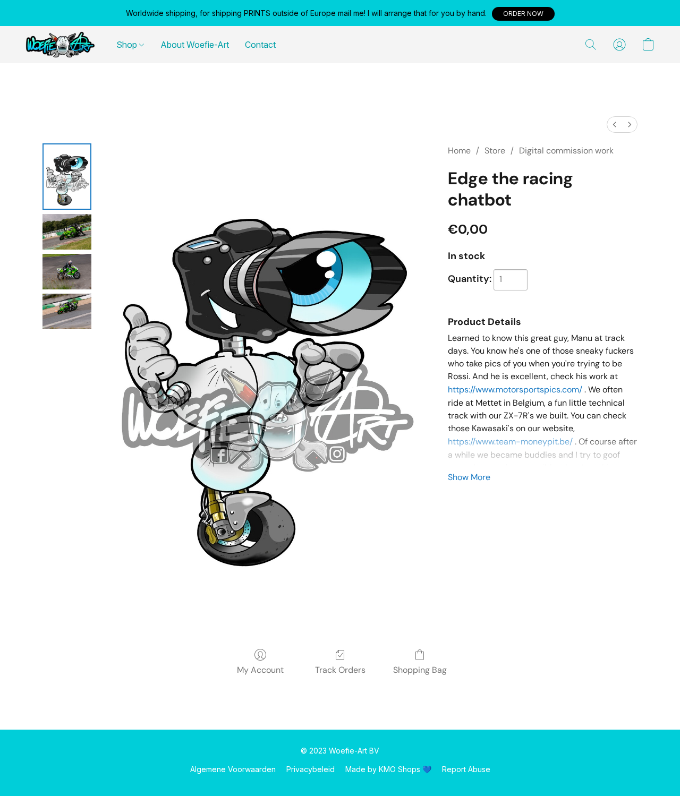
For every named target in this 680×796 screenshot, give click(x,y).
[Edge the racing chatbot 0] (66, 176)
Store (494, 150)
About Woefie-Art (194, 44)
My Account (260, 669)
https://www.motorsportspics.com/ (515, 389)
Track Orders (340, 669)
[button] (523, 14)
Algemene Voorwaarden (233, 769)
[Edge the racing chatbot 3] (66, 311)
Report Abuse (466, 769)
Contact (260, 44)
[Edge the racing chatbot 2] (66, 271)
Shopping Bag (420, 669)
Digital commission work (566, 150)
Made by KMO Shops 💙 (388, 769)
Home (459, 150)
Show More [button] (469, 477)
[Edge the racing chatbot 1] (66, 232)
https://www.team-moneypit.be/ (510, 441)
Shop (127, 44)
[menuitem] (614, 124)
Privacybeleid (310, 769)
